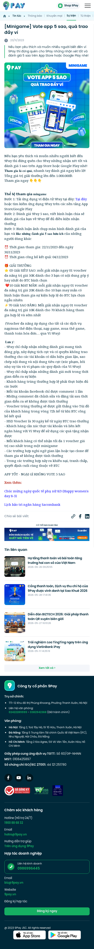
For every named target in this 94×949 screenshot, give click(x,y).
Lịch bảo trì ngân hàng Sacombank (32, 504)
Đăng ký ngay (47, 911)
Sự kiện (71, 15)
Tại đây (81, 199)
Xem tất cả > (47, 668)
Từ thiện (85, 16)
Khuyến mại (54, 16)
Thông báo (35, 16)
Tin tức (16, 16)
